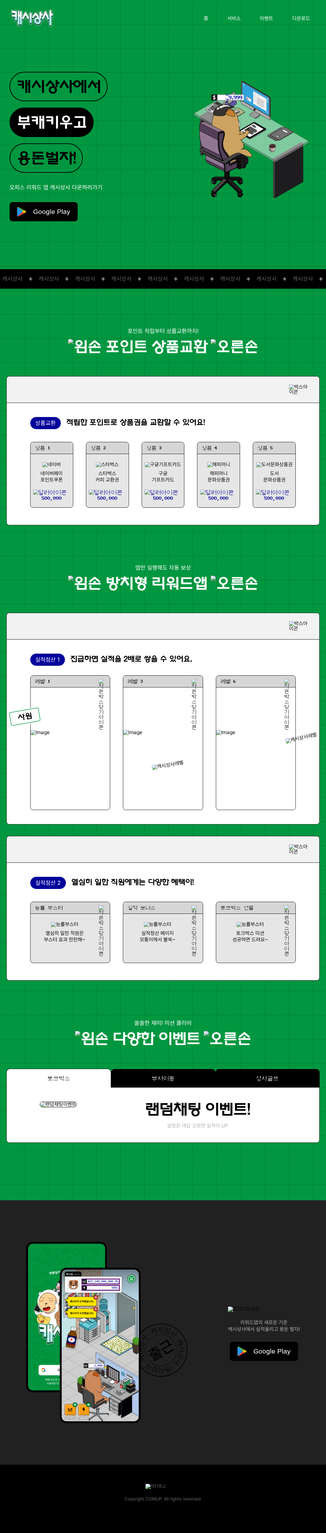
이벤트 (266, 18)
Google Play (48, 211)
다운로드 (301, 18)
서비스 (234, 18)
